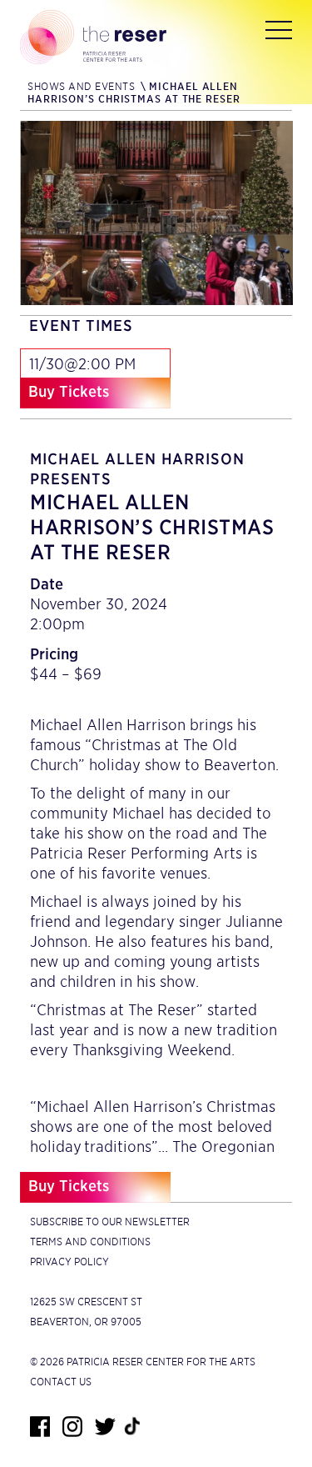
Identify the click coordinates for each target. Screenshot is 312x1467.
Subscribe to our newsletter (110, 1221)
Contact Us (61, 1381)
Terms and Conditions (90, 1241)
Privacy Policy (69, 1261)
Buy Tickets (68, 391)
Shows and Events (81, 86)
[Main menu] (278, 33)
